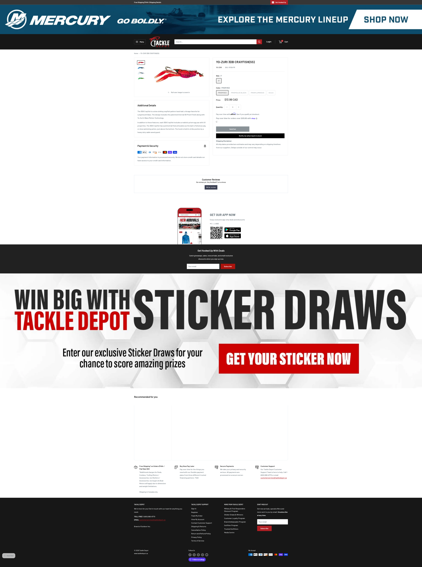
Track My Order (197, 516)
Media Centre (229, 532)
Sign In (193, 509)
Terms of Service (197, 541)
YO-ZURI (219, 67)
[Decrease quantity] (227, 107)
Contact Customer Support (201, 523)
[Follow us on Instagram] (202, 554)
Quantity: (219, 107)
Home (136, 53)
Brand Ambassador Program (235, 522)
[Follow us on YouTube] (206, 554)
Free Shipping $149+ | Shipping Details (147, 2)
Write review (211, 187)
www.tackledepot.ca (141, 553)
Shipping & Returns (198, 526)
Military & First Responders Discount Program (234, 510)
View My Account (197, 519)
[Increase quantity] (238, 107)
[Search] (259, 41)
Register (194, 512)
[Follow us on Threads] (198, 554)
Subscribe (228, 266)
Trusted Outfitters (231, 529)
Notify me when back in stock (250, 136)
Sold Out (232, 129)
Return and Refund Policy (201, 533)
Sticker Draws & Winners (233, 515)
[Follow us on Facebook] (190, 554)
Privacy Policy (196, 537)
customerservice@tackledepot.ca (274, 478)
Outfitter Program (231, 525)
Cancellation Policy (198, 530)
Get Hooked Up (280, 2)
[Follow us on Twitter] (194, 554)
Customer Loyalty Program (234, 518)
